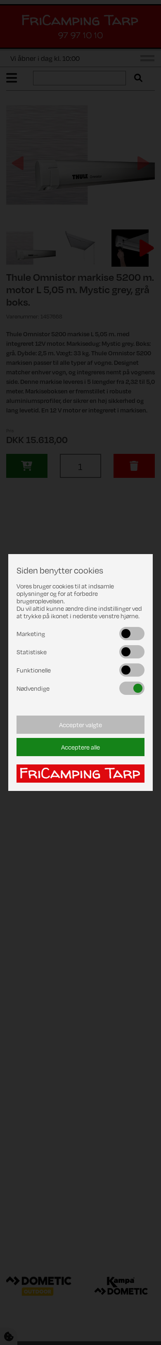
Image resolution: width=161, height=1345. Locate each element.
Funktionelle (34, 670)
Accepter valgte (80, 725)
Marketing (31, 633)
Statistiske (32, 652)
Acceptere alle (80, 747)
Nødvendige (33, 688)
